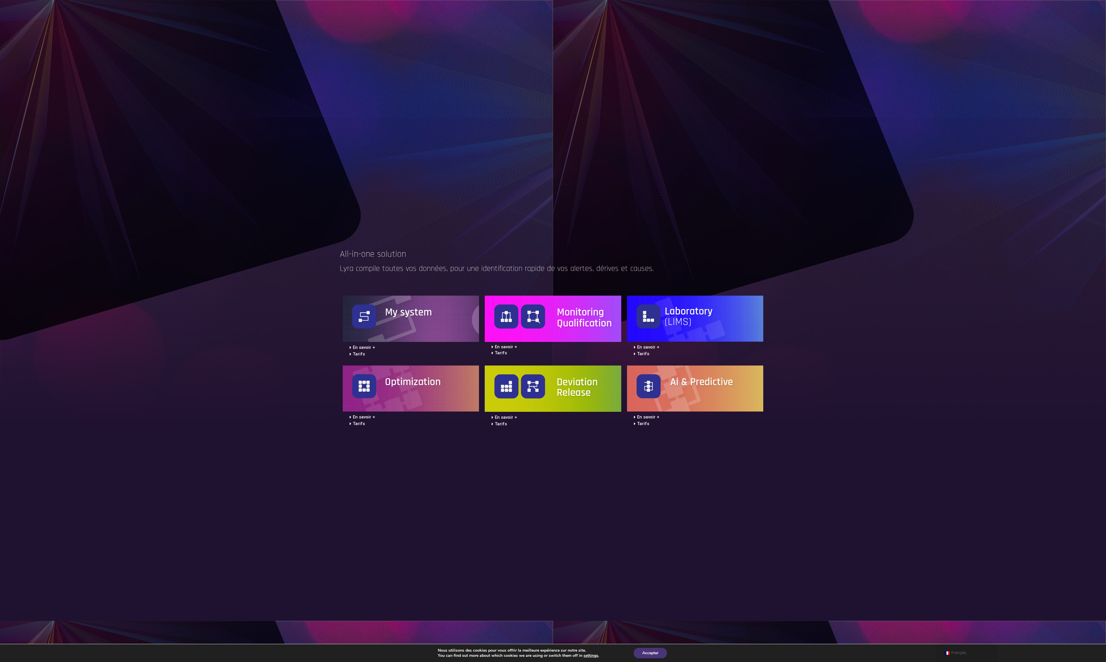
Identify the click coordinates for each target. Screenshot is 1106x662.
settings (591, 655)
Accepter (650, 653)
